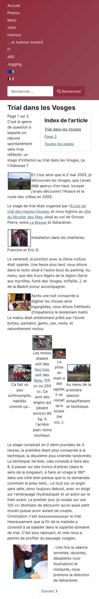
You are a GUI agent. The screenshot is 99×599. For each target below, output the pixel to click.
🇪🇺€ (11, 71)
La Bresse (38, 222)
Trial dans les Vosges (62, 129)
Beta (38, 380)
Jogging (14, 64)
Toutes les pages (59, 144)
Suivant (48, 591)
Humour (14, 35)
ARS (11, 56)
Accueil (13, 5)
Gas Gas (42, 369)
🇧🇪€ (11, 78)
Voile (11, 27)
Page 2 (50, 136)
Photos (13, 13)
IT (9, 49)
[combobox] (30, 91)
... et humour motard (25, 42)
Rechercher (71, 91)
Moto (12, 20)
